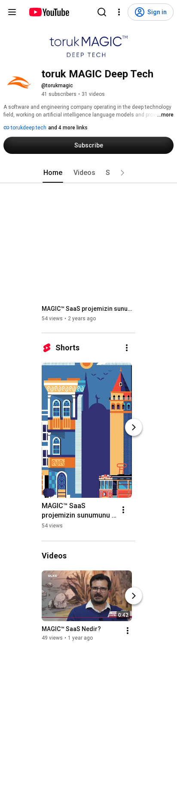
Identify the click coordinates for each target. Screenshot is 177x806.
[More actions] (126, 347)
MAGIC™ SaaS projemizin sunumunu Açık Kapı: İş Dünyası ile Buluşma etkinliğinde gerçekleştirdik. (89, 308)
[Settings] (119, 12)
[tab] (53, 172)
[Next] (133, 427)
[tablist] (88, 172)
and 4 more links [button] (68, 128)
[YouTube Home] (48, 12)
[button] (122, 172)
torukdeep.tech (27, 128)
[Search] (102, 12)
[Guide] (12, 12)
